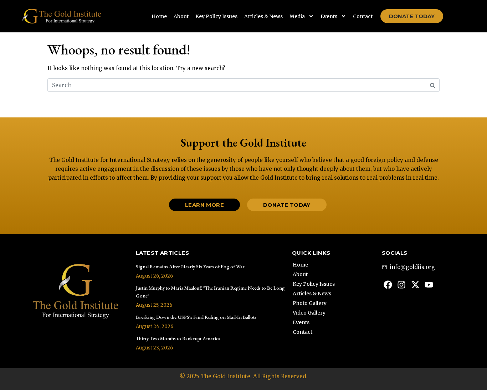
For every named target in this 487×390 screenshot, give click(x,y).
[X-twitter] (415, 285)
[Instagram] (401, 285)
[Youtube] (429, 285)
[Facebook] (388, 285)
